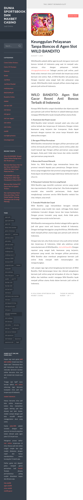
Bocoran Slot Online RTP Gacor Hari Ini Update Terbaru (12, 186)
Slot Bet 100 (8, 282)
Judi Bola (7, 80)
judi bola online (9, 238)
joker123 (7, 234)
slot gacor (7, 114)
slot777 (14, 279)
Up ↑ (69, 295)
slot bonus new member (12, 296)
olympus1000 (9, 262)
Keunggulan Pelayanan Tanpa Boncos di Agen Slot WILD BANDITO (54, 46)
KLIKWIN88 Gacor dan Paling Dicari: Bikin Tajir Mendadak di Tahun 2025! (12, 178)
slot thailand (8, 339)
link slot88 (7, 483)
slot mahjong (8, 318)
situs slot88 (8, 488)
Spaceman (18, 339)
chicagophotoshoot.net (40, 70)
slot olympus (8, 321)
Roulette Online (9, 97)
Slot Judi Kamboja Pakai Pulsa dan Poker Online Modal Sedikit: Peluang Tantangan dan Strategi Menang (12, 197)
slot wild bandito (65, 247)
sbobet (6, 101)
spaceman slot (9, 342)
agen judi (7, 217)
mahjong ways (8, 88)
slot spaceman (9, 335)
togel (17, 342)
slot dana (7, 299)
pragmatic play (9, 265)
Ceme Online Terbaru (11, 62)
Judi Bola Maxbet (10, 84)
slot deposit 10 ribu (10, 303)
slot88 (6, 131)
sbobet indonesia (9, 396)
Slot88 (20, 468)
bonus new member (10, 227)
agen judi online (9, 220)
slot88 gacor (8, 491)
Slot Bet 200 (8, 286)
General (6, 71)
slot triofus (7, 127)
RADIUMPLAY (9, 93)
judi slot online (9, 244)
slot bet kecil (8, 289)
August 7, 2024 (37, 56)
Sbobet (18, 265)
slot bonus (7, 110)
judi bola (15, 234)
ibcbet (6, 75)
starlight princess (10, 135)
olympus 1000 (9, 258)
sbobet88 (8, 269)
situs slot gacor (9, 275)
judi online (8, 241)
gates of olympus (10, 231)
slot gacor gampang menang (10, 314)
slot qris (7, 328)
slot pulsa (16, 325)
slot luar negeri (9, 118)
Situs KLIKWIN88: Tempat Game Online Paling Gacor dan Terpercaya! (13, 158)
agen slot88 (8, 486)
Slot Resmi (15, 328)
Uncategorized (9, 140)
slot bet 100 (8, 105)
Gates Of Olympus (10, 67)
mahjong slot (8, 248)
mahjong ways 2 (9, 255)
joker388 (13, 426)
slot (17, 275)
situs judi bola (9, 272)
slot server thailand (10, 332)
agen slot (7, 224)
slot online (7, 123)
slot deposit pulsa (10, 306)
